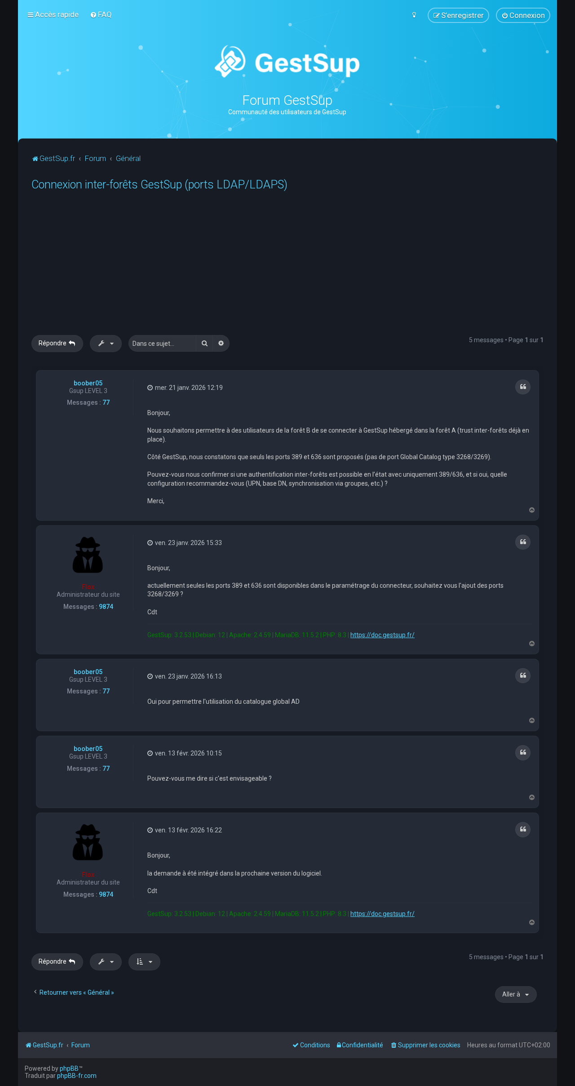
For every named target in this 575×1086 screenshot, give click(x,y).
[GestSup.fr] (287, 62)
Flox (88, 586)
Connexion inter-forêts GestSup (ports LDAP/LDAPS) (159, 184)
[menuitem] (101, 14)
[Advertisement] (301, 268)
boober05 (88, 383)
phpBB (69, 1068)
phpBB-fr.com (77, 1075)
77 (106, 402)
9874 (106, 606)
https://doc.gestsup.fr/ (382, 635)
